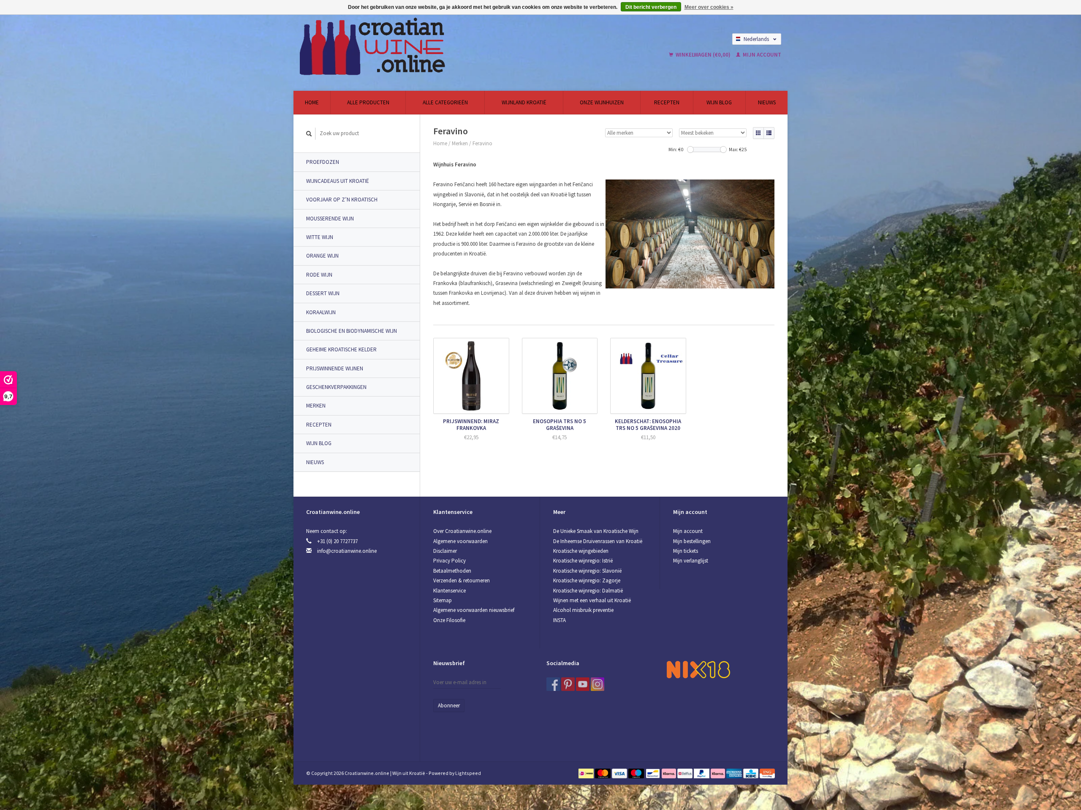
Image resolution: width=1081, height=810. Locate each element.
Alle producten (368, 102)
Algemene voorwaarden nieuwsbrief (473, 610)
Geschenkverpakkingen (336, 387)
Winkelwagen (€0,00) (703, 54)
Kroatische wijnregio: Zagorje (586, 580)
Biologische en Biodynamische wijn (351, 330)
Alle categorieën (445, 102)
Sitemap (442, 600)
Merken (316, 405)
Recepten (666, 102)
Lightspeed (468, 773)
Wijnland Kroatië (524, 102)
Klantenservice (449, 590)
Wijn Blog (719, 102)
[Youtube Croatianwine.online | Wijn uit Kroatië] (582, 684)
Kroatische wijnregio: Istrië (583, 560)
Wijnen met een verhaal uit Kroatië (592, 600)
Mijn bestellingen (692, 541)
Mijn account (761, 54)
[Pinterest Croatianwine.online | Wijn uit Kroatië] (568, 684)
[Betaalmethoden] (587, 773)
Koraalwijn (321, 312)
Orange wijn (322, 255)
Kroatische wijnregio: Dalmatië (588, 590)
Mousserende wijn (330, 218)
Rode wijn (319, 274)
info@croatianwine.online (347, 550)
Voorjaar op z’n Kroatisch (342, 199)
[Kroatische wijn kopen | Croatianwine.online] (436, 46)
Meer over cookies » (708, 7)
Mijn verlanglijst (690, 560)
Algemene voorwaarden (460, 541)
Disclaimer (445, 550)
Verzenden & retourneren (461, 580)
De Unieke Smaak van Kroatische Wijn (595, 531)
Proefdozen (322, 162)
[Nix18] (698, 669)
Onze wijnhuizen (602, 102)
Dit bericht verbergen (650, 7)
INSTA (559, 620)
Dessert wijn (323, 293)
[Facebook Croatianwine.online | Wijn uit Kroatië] (553, 684)
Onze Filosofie (449, 620)
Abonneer (449, 705)
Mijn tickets (685, 550)
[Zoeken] (309, 134)
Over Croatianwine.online (462, 531)
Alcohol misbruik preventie (583, 610)
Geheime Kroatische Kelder (341, 349)
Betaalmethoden (452, 570)
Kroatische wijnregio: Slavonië (587, 570)
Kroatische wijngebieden (580, 550)
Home (312, 102)
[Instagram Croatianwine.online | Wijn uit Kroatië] (597, 684)
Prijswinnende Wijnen (334, 368)
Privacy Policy (449, 560)
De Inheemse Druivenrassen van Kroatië (597, 541)
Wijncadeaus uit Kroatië (337, 181)
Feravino (482, 143)
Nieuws (767, 102)
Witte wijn (319, 237)
